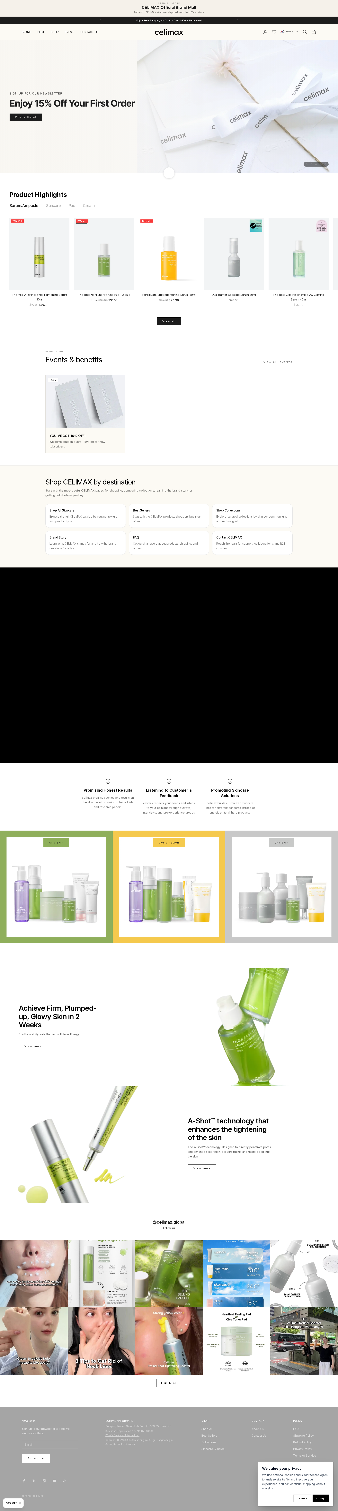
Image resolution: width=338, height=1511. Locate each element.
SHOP (55, 32)
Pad (71, 205)
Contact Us (259, 1435)
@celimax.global (169, 1222)
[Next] (325, 258)
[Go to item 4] (321, 164)
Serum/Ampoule (23, 205)
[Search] (304, 32)
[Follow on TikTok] (65, 1481)
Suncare (53, 205)
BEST (41, 32)
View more (33, 1046)
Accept (321, 1498)
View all (169, 321)
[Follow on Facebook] (24, 1481)
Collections (208, 1442)
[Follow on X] (34, 1481)
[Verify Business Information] (122, 1435)
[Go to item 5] (325, 164)
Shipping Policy (303, 1435)
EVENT (69, 32)
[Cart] (313, 32)
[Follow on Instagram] (44, 1481)
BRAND (26, 32)
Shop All (206, 1429)
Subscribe (36, 1458)
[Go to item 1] (306, 164)
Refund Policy (302, 1442)
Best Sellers (209, 1435)
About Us (258, 1429)
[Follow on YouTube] (54, 1481)
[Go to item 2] (311, 164)
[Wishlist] (274, 32)
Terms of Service (304, 1455)
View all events (278, 362)
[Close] (20, 1503)
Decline (302, 1498)
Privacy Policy (302, 1449)
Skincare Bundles (213, 1449)
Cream (89, 205)
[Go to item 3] (316, 164)
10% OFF (11, 1503)
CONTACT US (89, 32)
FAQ (295, 1429)
